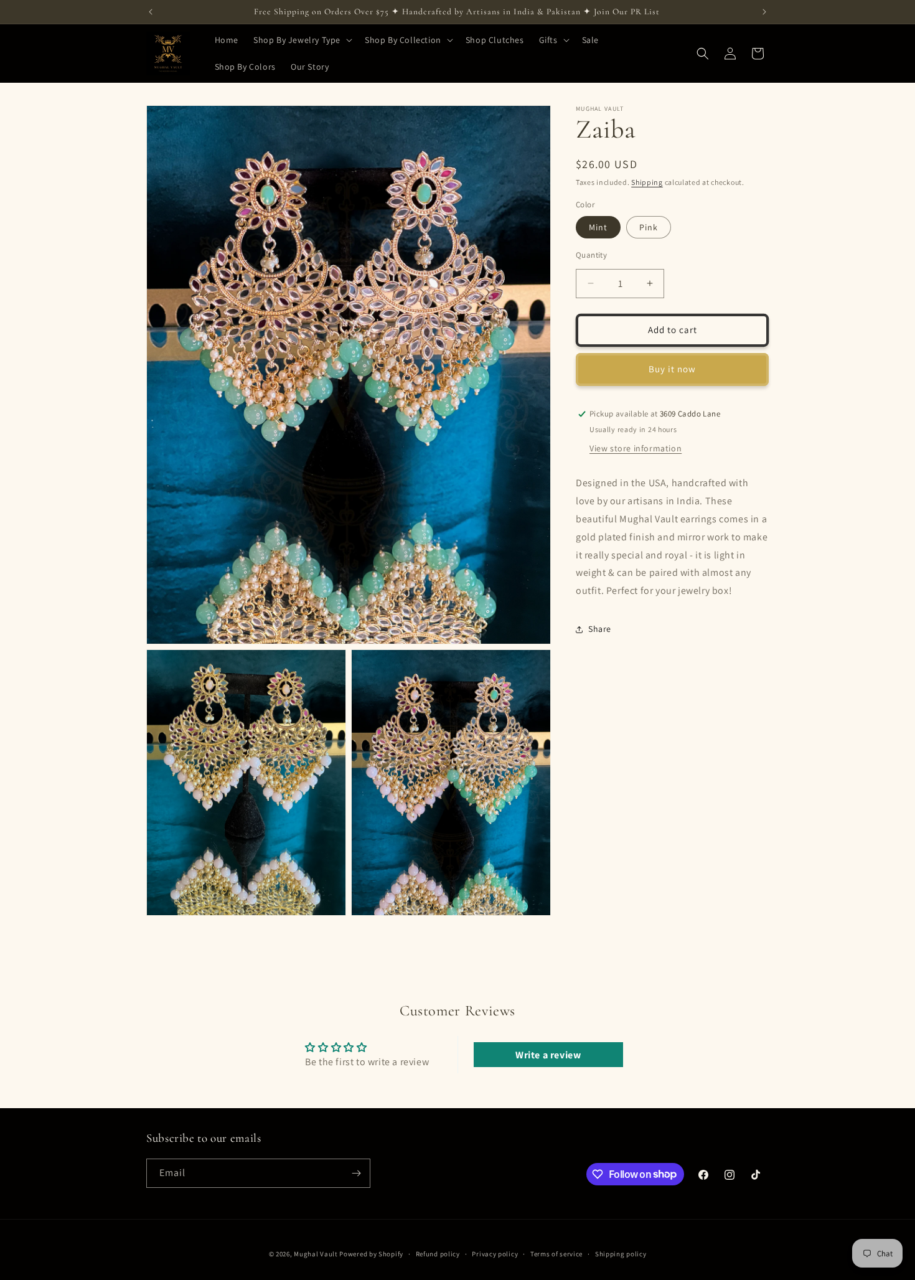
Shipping (647, 182)
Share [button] (599, 629)
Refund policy (438, 1253)
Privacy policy (495, 1253)
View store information (635, 448)
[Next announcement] (764, 12)
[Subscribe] (356, 1173)
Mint (598, 227)
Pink (648, 227)
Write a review (548, 1054)
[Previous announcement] (150, 12)
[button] (301, 40)
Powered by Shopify (371, 1253)
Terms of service (556, 1253)
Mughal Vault (315, 1253)
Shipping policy (621, 1253)
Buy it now (672, 369)
